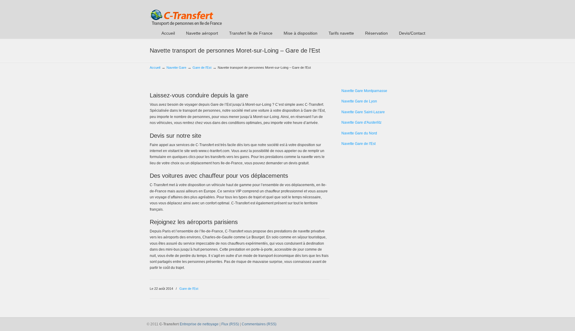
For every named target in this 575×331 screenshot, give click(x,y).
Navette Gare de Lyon (359, 101)
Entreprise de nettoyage (199, 324)
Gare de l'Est (202, 67)
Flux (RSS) (230, 324)
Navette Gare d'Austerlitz (361, 122)
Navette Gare (176, 67)
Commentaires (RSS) (259, 324)
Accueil (155, 67)
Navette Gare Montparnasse (364, 91)
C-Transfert (186, 14)
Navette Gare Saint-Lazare (363, 112)
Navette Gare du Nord (359, 133)
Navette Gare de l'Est (358, 144)
